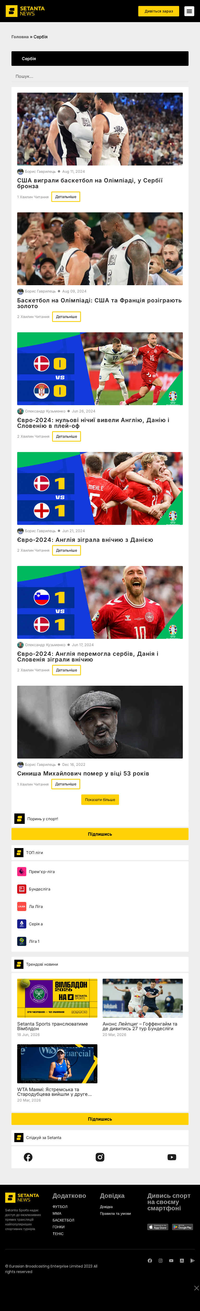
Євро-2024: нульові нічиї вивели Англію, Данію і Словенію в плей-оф (93, 423)
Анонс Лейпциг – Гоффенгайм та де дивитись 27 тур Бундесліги (140, 1026)
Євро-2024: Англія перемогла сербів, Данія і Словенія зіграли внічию (88, 656)
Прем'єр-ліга (42, 871)
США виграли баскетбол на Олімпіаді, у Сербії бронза (90, 183)
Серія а (36, 923)
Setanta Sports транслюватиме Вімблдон (52, 1026)
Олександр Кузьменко (45, 411)
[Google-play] (192, 1260)
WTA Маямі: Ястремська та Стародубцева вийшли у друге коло (52, 1094)
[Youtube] (171, 1260)
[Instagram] (160, 1260)
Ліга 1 (34, 941)
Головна (20, 36)
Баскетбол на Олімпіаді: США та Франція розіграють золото (99, 303)
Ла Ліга (36, 906)
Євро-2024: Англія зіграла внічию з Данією (85, 539)
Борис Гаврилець (40, 171)
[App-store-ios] (182, 1260)
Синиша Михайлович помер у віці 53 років (83, 773)
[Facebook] (150, 1260)
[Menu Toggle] (189, 11)
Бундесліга (39, 889)
